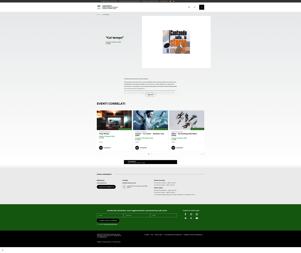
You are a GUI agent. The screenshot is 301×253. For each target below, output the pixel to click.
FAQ (151, 234)
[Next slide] (202, 154)
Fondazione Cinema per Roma (150, 1)
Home (98, 14)
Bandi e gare (159, 234)
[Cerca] (195, 7)
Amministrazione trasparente (173, 234)
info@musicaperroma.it (129, 183)
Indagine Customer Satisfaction (193, 234)
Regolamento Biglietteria (106, 187)
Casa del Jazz (164, 1)
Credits (99, 242)
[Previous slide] (99, 154)
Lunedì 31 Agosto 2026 (179, 138)
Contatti (146, 234)
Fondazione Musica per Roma (109, 1)
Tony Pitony (104, 134)
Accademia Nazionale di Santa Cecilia (129, 1)
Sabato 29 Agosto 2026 (107, 136)
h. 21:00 (101, 138)
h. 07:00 (137, 139)
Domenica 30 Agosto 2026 (144, 138)
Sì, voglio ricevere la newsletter (108, 220)
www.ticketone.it (102, 183)
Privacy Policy (107, 242)
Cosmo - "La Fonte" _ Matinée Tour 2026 (149, 134)
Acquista (107, 148)
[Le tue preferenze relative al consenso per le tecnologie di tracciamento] (2, 250)
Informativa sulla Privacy (110, 224)
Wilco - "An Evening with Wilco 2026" (184, 134)
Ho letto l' (108, 224)
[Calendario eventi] (189, 7)
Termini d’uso (116, 242)
